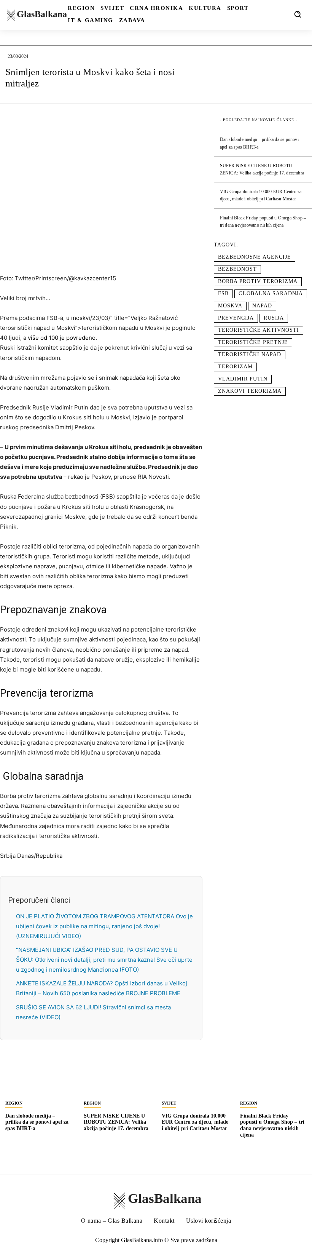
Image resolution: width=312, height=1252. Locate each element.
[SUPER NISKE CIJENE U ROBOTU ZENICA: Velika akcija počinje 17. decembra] (117, 1078)
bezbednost (237, 269)
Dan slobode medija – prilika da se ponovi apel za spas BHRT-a (36, 1122)
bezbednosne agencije (254, 257)
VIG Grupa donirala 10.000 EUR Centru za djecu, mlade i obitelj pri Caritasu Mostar (195, 1122)
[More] (299, 80)
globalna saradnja (271, 293)
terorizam (235, 366)
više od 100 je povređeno (62, 337)
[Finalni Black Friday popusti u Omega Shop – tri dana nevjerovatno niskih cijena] (273, 1078)
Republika (49, 855)
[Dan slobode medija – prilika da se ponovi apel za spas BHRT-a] (38, 1078)
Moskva (230, 306)
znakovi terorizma (250, 391)
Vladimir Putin (242, 379)
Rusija (274, 318)
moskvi (80, 317)
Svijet (169, 1103)
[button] (297, 14)
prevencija (236, 318)
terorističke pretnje (253, 342)
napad (262, 306)
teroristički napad (249, 354)
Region (13, 1103)
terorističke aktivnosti (258, 330)
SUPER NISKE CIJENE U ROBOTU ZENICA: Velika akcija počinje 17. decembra (116, 1122)
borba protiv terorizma (258, 281)
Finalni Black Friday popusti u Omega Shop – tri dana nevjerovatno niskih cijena (272, 1125)
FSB (223, 293)
